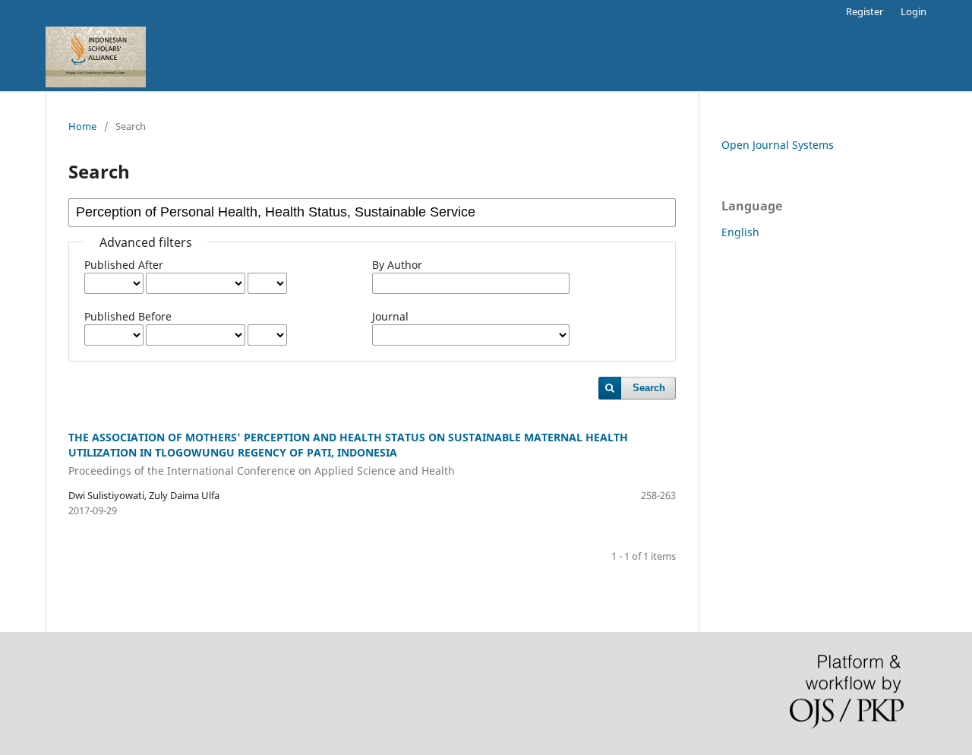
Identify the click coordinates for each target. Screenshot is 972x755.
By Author (397, 264)
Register (864, 11)
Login (913, 11)
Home (82, 126)
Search (649, 387)
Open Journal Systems (777, 144)
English (740, 232)
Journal (390, 316)
